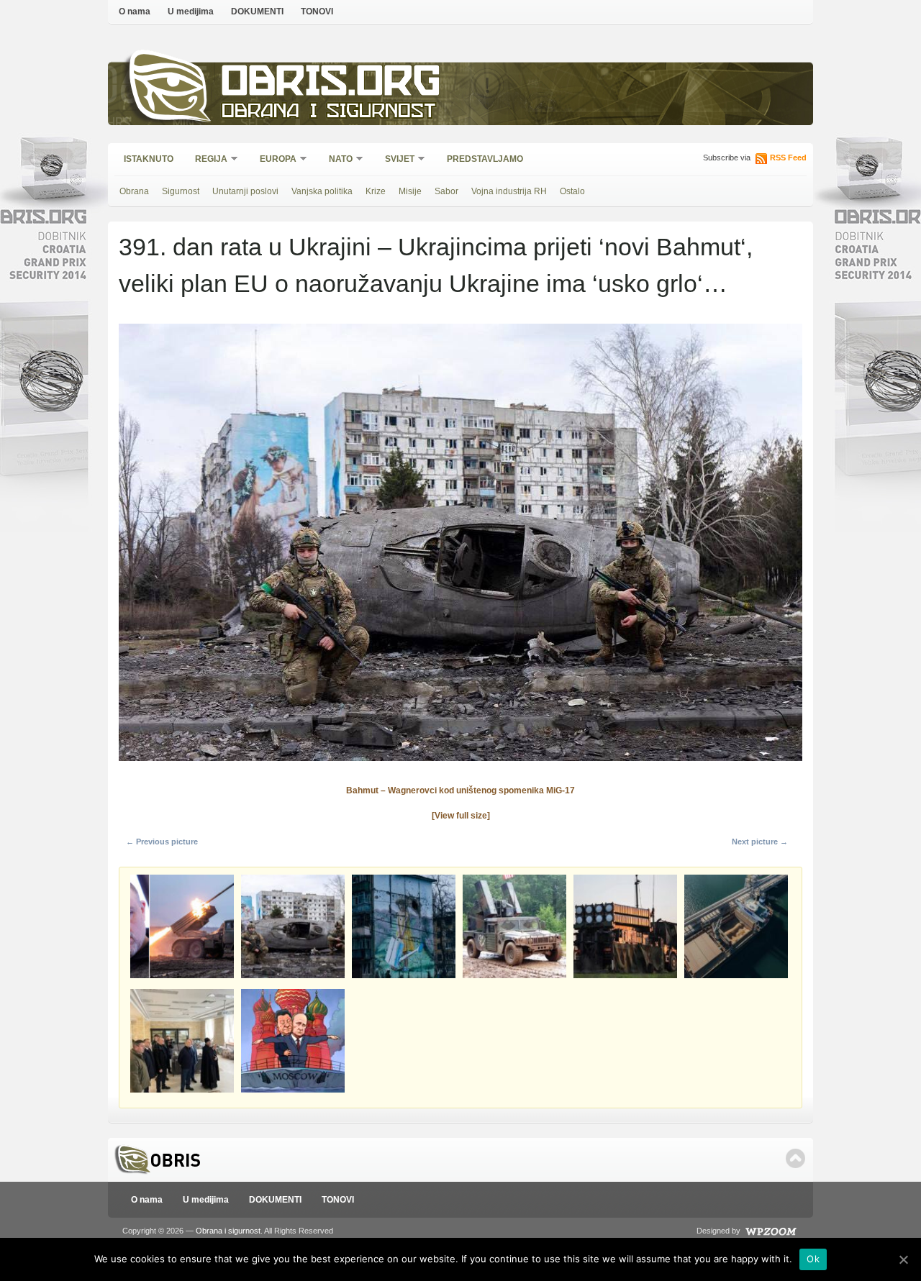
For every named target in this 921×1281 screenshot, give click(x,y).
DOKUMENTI (257, 11)
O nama (134, 11)
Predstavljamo (485, 159)
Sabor (446, 191)
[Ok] (903, 1259)
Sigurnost (180, 191)
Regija (206, 160)
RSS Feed (788, 157)
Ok (813, 1258)
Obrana (134, 191)
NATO (336, 160)
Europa (273, 160)
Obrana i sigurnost (328, 112)
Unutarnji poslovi (245, 191)
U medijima (191, 11)
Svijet (395, 160)
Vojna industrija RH (509, 191)
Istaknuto (148, 159)
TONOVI (317, 11)
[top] (795, 1158)
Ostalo (572, 191)
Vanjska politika (322, 191)
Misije (410, 191)
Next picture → (760, 841)
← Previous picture (162, 841)
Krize (376, 191)
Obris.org (331, 84)
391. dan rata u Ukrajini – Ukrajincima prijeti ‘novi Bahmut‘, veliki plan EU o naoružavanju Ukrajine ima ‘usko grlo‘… (436, 265)
